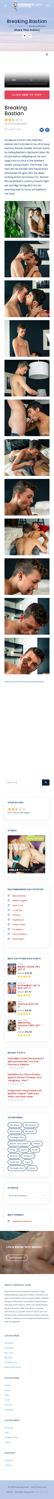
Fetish (37, 1143)
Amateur (15, 1125)
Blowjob (29, 1131)
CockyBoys (17, 929)
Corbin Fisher (18, 924)
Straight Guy (17, 1168)
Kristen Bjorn (18, 939)
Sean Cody (17, 905)
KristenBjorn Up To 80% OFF (29, 987)
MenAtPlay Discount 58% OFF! (29, 1024)
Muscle (14, 1155)
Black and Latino (19, 1143)
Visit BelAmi (16, 1257)
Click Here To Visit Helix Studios (27, 96)
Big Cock (15, 1131)
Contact (8, 1460)
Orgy (12, 1149)
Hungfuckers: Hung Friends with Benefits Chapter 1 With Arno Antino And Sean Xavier (25, 1093)
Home (11, 26)
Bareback (30, 1125)
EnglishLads (18, 919)
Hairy (24, 1149)
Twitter (8, 1465)
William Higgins (19, 900)
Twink (32, 1168)
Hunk (35, 1149)
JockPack (17, 910)
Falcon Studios (19, 934)
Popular (21, 26)
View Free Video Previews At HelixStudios (24, 681)
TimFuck (16, 915)
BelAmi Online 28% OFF (29, 968)
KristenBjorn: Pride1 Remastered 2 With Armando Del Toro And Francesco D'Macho (26, 1061)
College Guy (17, 1137)
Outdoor (28, 1155)
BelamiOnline (19, 895)
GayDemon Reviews (22, 1221)
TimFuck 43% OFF (28, 1004)
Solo (27, 1162)
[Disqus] (27, 728)
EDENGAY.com (41, 1491)
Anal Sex (15, 1162)
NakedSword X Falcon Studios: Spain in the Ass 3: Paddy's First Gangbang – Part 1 (24, 1077)
